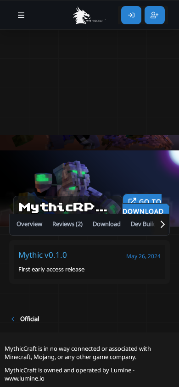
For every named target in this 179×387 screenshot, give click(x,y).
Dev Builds (145, 224)
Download (107, 224)
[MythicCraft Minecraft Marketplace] (89, 15)
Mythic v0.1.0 (42, 254)
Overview (29, 224)
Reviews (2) (67, 224)
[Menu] (21, 15)
